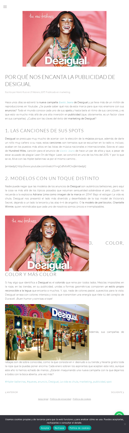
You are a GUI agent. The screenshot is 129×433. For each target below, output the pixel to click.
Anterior (12, 392)
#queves (32, 381)
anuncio (42, 381)
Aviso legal (43, 399)
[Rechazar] (124, 424)
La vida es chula (69, 381)
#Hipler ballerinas (15, 381)
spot (109, 381)
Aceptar (45, 428)
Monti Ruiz (21, 92)
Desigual (53, 381)
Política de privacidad (60, 399)
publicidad (99, 381)
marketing (64, 92)
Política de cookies (82, 399)
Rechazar (59, 428)
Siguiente (117, 392)
